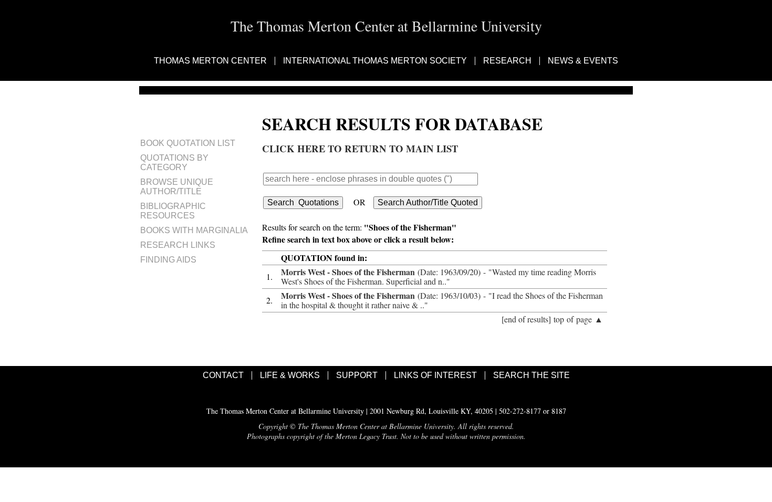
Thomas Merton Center (210, 61)
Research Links (177, 244)
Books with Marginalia (194, 230)
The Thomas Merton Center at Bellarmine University (386, 26)
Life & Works (290, 375)
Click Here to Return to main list (360, 148)
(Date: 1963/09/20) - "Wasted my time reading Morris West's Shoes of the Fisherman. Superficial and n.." (438, 276)
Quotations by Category (174, 162)
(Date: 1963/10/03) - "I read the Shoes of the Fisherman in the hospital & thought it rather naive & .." (442, 300)
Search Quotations (303, 202)
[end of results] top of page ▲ (552, 319)
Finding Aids (168, 259)
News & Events (583, 61)
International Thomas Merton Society (375, 61)
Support (357, 375)
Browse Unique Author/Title (176, 186)
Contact (223, 375)
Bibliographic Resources (173, 211)
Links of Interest (435, 375)
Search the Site (531, 375)
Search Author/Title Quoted (428, 202)
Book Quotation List (187, 143)
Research (507, 61)
